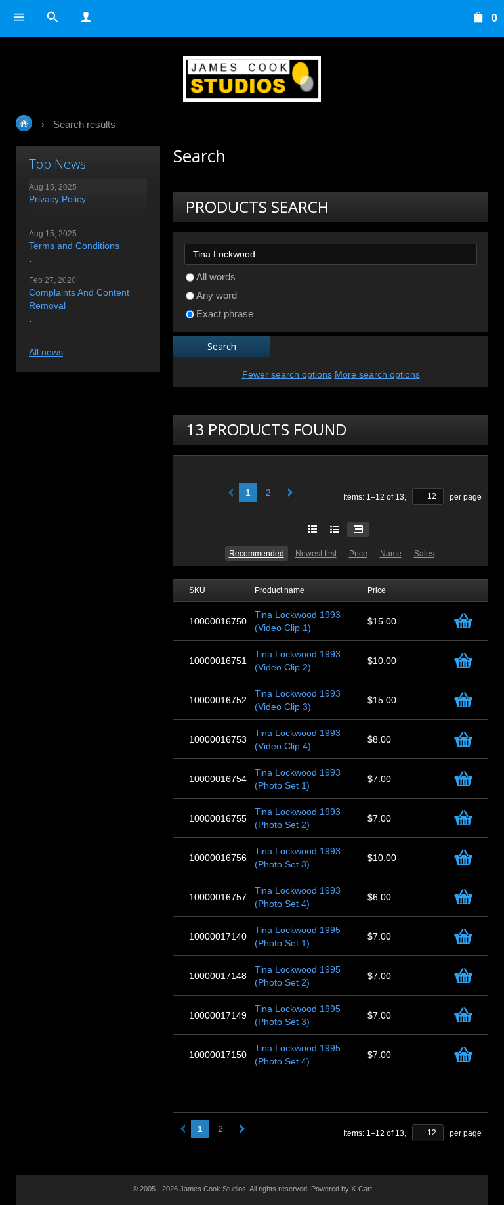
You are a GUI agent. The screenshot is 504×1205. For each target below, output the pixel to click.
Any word (216, 295)
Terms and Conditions (74, 245)
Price (358, 553)
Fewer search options (287, 374)
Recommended (256, 553)
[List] (335, 529)
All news (46, 352)
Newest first (316, 553)
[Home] (252, 79)
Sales (424, 553)
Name (391, 553)
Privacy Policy (57, 199)
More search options (377, 374)
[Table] (358, 529)
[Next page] (287, 492)
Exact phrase (224, 313)
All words (216, 276)
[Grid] (312, 529)
